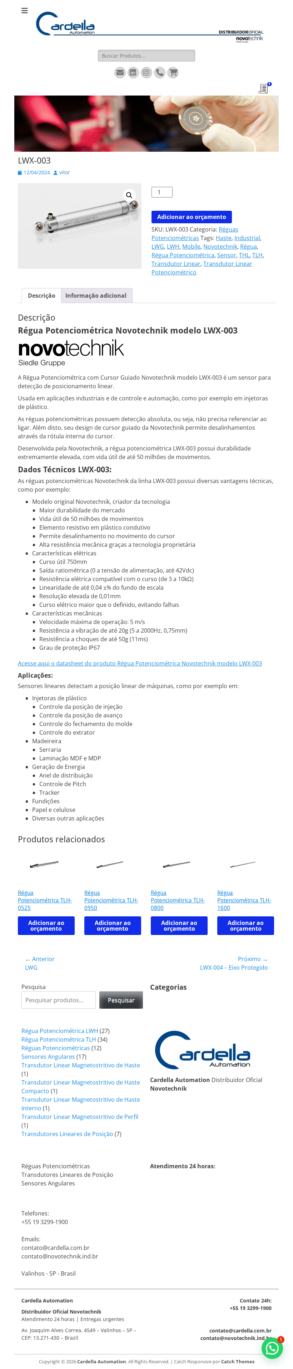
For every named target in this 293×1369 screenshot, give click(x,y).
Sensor (226, 255)
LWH (173, 246)
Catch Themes (237, 1361)
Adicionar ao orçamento (191, 217)
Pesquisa (33, 987)
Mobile (191, 246)
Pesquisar (121, 1000)
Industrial (247, 238)
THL (244, 255)
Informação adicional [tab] (95, 295)
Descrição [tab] (41, 295)
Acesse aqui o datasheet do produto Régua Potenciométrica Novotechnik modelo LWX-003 (140, 663)
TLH (257, 255)
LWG (158, 246)
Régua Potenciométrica (183, 255)
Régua (248, 246)
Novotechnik (220, 246)
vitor (64, 172)
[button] (129, 195)
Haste (224, 238)
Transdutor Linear (176, 264)
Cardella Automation (101, 1361)
